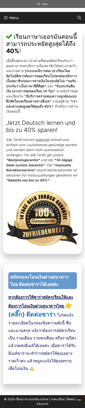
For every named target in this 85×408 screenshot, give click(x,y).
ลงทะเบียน (57, 399)
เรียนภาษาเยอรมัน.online (31, 399)
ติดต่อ (71, 399)
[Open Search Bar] (79, 18)
